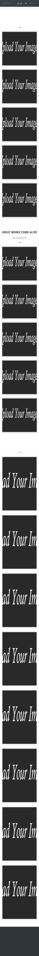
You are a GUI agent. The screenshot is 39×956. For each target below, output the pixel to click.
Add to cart (19, 489)
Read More (19, 268)
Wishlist (19, 493)
